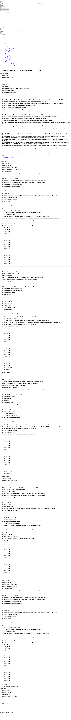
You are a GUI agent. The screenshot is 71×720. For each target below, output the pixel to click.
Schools (4, 45)
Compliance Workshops (9, 55)
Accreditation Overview (9, 46)
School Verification (6, 17)
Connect (4, 20)
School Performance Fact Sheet (7, 157)
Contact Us (5, 21)
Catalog (3, 159)
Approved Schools (8, 47)
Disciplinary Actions (8, 56)
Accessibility (5, 708)
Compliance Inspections (9, 59)
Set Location (41, 3)
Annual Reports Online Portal (10, 64)
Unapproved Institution (9, 49)
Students (4, 44)
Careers (4, 66)
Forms (4, 19)
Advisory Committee (8, 38)
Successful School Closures (10, 51)
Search (4, 67)
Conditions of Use (6, 706)
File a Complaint (5, 18)
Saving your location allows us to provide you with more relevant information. (14, 3)
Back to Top (5, 705)
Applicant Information (9, 50)
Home (4, 36)
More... (6, 43)
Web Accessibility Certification (8, 710)
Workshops (7, 40)
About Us (4, 37)
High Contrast (3, 6)
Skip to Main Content (4, 0)
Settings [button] (4, 24)
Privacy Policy (5, 707)
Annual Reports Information (10, 63)
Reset (2, 7)
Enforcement (5, 54)
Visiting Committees (8, 39)
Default (2, 5)
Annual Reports (7, 52)
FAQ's (6, 60)
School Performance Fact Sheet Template (12, 65)
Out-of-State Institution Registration (11, 48)
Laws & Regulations (8, 41)
